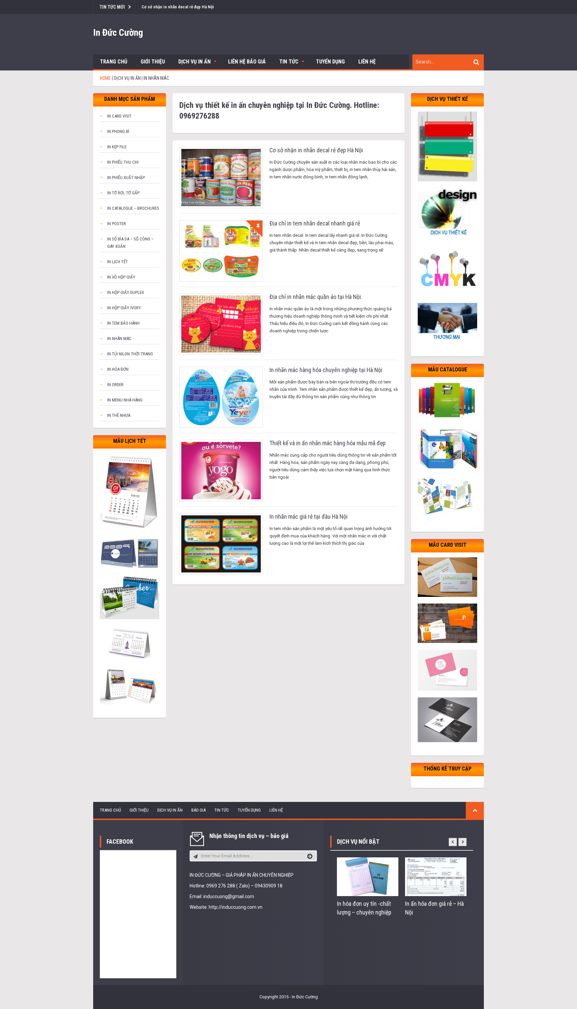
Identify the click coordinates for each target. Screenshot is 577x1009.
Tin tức (289, 61)
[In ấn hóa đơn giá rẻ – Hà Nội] (435, 876)
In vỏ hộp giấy (121, 277)
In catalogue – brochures (133, 208)
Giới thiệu (153, 61)
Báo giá (198, 810)
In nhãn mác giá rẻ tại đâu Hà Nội (308, 516)
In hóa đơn (118, 369)
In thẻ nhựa (118, 415)
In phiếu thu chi (123, 162)
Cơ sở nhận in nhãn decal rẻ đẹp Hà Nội (178, 6)
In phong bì (118, 131)
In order (115, 384)
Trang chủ (113, 61)
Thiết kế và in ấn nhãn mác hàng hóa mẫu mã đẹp (327, 443)
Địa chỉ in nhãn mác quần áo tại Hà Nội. (315, 296)
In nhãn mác (119, 338)
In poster (116, 223)
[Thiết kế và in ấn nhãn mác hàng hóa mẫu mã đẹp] (221, 470)
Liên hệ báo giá (247, 61)
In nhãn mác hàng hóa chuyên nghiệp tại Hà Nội (325, 369)
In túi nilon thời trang (130, 353)
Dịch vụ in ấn (194, 61)
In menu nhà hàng (125, 399)
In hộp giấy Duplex (125, 292)
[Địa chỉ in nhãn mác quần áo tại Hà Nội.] (221, 323)
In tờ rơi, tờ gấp (123, 192)
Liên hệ (367, 61)
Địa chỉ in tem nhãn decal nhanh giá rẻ (314, 223)
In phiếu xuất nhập (126, 177)
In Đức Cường (118, 32)
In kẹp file (117, 146)
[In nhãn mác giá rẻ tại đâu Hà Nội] (221, 543)
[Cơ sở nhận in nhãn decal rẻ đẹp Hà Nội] (221, 177)
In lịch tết (117, 261)
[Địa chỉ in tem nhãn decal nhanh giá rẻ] (221, 250)
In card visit (119, 116)
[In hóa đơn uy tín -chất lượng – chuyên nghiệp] (367, 876)
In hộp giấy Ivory (124, 307)
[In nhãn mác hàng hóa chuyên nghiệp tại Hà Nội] (221, 396)
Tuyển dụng (330, 61)
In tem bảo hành (123, 323)
